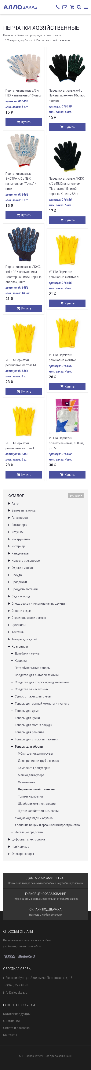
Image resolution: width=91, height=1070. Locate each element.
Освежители (26, 782)
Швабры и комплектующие (37, 803)
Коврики (21, 660)
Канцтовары (20, 553)
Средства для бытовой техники (37, 675)
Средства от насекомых (31, 689)
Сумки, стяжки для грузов (33, 696)
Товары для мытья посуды (33, 725)
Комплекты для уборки (34, 768)
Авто (15, 503)
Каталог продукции (30, 35)
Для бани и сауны (27, 653)
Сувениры (19, 625)
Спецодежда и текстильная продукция (39, 603)
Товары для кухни (27, 718)
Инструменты (21, 539)
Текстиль (18, 632)
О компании (11, 1021)
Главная (8, 35)
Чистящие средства (29, 832)
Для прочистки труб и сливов (38, 760)
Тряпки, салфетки (30, 796)
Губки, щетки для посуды (35, 753)
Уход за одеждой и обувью (34, 818)
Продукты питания (25, 589)
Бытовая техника (24, 510)
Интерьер (18, 546)
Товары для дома (27, 710)
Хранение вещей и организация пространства (47, 825)
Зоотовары (19, 525)
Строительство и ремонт (29, 617)
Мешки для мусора (31, 775)
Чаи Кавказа (20, 846)
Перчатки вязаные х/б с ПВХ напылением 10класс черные (67, 95)
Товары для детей (24, 639)
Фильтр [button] (74, 495)
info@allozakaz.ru (15, 992)
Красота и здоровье (26, 560)
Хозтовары (54, 35)
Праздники (19, 582)
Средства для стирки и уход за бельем (42, 682)
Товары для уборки (19, 40)
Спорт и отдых (21, 610)
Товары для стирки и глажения (36, 739)
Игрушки (17, 532)
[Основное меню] (86, 7)
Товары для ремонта (29, 732)
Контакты (10, 1035)
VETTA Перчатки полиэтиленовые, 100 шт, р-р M (66, 443)
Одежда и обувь (23, 567)
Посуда (17, 575)
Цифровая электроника (28, 839)
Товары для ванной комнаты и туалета (42, 703)
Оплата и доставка (16, 1028)
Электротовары (23, 853)
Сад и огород (21, 596)
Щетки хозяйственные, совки (38, 811)
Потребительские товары (32, 668)
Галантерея (20, 517)
